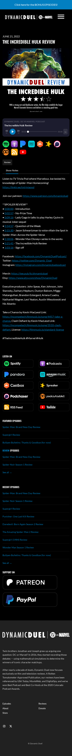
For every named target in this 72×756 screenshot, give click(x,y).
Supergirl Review (11, 434)
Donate (42, 708)
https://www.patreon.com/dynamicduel (45, 195)
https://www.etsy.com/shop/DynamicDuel (33, 277)
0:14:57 (9, 226)
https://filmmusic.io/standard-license (42, 329)
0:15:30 (9, 230)
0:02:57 (9, 213)
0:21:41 (9, 243)
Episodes (7, 703)
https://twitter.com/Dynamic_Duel (32, 260)
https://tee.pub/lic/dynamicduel (29, 273)
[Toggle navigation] (61, 17)
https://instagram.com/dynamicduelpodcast (40, 264)
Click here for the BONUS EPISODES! (36, 4)
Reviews (43, 703)
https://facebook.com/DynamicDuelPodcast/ (41, 256)
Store (5, 713)
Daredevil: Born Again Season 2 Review (23, 524)
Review (6, 450)
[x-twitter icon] (10, 726)
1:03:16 (9, 247)
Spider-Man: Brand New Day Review (21, 427)
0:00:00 (9, 208)
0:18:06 (9, 238)
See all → (7, 472)
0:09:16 (9, 217)
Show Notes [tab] (12, 170)
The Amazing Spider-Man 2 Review (21, 531)
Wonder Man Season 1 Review (18, 547)
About (5, 708)
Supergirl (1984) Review (15, 539)
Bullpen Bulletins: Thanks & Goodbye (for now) (27, 442)
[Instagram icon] (4, 726)
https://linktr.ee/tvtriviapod (18, 187)
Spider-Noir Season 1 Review (17, 464)
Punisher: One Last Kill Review (18, 516)
